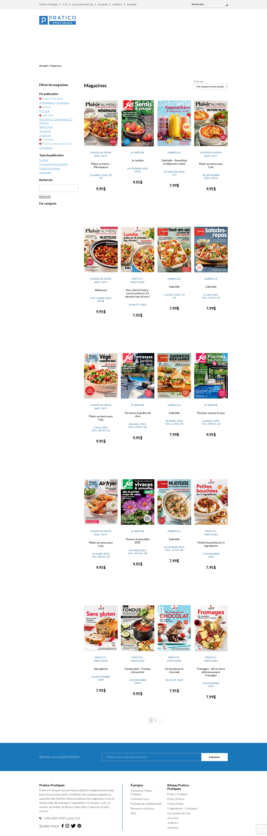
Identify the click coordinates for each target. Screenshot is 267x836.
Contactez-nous (140, 760)
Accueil (43, 26)
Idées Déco (46, 88)
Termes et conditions (142, 769)
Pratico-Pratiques (48, 4)
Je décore (117, 4)
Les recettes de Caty (82, 4)
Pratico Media (175, 764)
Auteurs (46, 68)
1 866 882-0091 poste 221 (62, 779)
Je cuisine (103, 4)
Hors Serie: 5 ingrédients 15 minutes (56, 82)
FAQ (133, 774)
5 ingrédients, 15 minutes (54, 64)
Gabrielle (47, 76)
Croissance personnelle (53, 125)
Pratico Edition (175, 760)
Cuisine (43, 121)
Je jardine (131, 4)
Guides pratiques (49, 129)
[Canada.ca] (152, 801)
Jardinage (45, 133)
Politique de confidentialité (146, 764)
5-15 (65, 4)
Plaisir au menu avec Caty (57, 104)
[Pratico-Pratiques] (57, 20)
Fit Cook (44, 72)
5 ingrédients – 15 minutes (182, 769)
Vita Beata (45, 109)
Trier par (198, 42)
